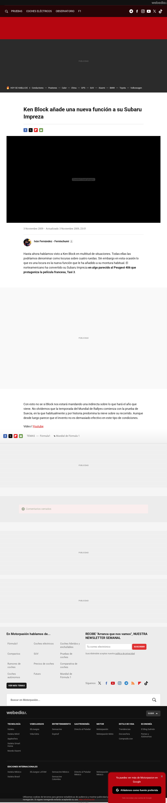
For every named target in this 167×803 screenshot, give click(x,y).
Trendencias (124, 729)
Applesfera (13, 738)
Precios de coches (44, 663)
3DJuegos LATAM (38, 772)
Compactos (14, 653)
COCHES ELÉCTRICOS (39, 11)
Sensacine (57, 729)
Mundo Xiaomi (14, 751)
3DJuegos (34, 729)
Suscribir (139, 646)
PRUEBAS (16, 11)
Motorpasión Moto (105, 734)
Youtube (149, 11)
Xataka (11, 729)
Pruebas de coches (66, 655)
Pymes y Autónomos (146, 735)
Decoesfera (124, 734)
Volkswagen (136, 88)
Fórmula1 (45, 435)
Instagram (143, 11)
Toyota (123, 88)
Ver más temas (16, 685)
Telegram (131, 11)
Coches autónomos (14, 675)
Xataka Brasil (14, 776)
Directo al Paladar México (82, 773)
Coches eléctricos (44, 643)
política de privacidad (125, 653)
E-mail (41, 130)
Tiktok (160, 11)
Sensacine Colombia (57, 777)
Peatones (52, 88)
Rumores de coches (14, 665)
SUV (92, 88)
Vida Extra (34, 734)
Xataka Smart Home (14, 744)
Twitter (155, 11)
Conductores (38, 88)
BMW (112, 88)
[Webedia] (159, 3)
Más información (87, 799)
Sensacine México (60, 772)
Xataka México (14, 772)
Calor (64, 88)
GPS (83, 88)
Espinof (55, 734)
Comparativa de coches (68, 665)
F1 (79, 11)
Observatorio (65, 11)
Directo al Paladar (82, 729)
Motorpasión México (102, 773)
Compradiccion (126, 738)
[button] (53, 241)
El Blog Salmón (148, 729)
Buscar (154, 700)
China (73, 88)
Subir (151, 713)
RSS (133, 682)
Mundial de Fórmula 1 (68, 435)
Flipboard (36, 130)
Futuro (37, 673)
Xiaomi (102, 88)
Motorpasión (102, 729)
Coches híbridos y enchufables (70, 645)
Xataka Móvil (13, 734)
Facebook (137, 11)
